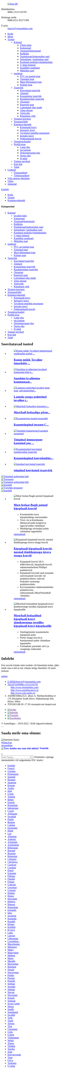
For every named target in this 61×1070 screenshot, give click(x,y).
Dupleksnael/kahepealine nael (34, 56)
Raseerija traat (27, 104)
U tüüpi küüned (28, 65)
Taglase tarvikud (22, 161)
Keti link (18, 164)
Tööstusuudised (21, 175)
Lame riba (25, 147)
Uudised (12, 169)
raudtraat (18, 73)
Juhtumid (12, 184)
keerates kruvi (27, 135)
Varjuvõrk (25, 113)
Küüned (18, 42)
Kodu (10, 33)
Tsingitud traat (27, 79)
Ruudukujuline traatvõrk (32, 99)
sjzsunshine (7, 745)
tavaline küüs (20, 215)
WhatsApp (6, 742)
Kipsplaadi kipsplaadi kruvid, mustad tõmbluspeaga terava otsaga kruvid (33, 552)
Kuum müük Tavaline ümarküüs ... (28, 361)
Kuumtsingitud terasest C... (31, 424)
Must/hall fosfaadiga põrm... (32, 412)
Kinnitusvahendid (22, 124)
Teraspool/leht (21, 121)
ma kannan (25, 150)
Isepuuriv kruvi (27, 130)
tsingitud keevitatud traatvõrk (33, 470)
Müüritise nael (27, 70)
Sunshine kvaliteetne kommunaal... (27, 380)
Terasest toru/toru (22, 118)
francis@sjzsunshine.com (20, 28)
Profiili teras (20, 144)
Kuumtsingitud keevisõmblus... (33, 458)
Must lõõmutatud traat (31, 82)
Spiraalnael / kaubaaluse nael (34, 59)
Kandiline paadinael (30, 67)
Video (10, 181)
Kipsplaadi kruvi (28, 127)
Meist (10, 36)
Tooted (11, 39)
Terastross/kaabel (22, 141)
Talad (16, 167)
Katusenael (25, 48)
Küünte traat (26, 84)
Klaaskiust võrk (28, 116)
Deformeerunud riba (30, 152)
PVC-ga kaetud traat (30, 76)
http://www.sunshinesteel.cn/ (25, 690)
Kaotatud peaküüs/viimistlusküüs (36, 62)
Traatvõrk (18, 87)
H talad (23, 158)
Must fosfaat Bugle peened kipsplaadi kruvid (31, 506)
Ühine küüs (25, 45)
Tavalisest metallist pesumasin (34, 133)
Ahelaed (24, 93)
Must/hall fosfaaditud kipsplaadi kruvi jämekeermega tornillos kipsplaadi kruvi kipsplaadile (32, 621)
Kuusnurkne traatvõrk (31, 96)
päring (17, 534)
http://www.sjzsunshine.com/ (25, 687)
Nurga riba (25, 155)
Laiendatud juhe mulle (31, 107)
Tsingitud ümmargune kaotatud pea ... (28, 441)
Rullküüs (24, 53)
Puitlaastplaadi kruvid (30, 138)
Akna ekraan (26, 110)
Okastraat (24, 101)
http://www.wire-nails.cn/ (23, 693)
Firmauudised (20, 172)
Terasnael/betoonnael (30, 50)
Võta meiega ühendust (19, 178)
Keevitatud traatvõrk (30, 90)
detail (22, 534)
